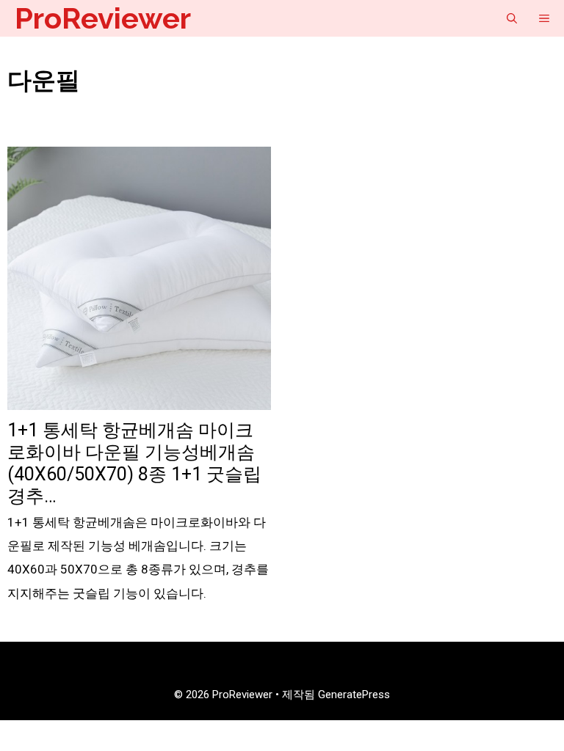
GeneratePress (354, 694)
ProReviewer (103, 18)
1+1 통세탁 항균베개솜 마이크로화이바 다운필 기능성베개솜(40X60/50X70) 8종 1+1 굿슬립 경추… (134, 463)
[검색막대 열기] (512, 18)
